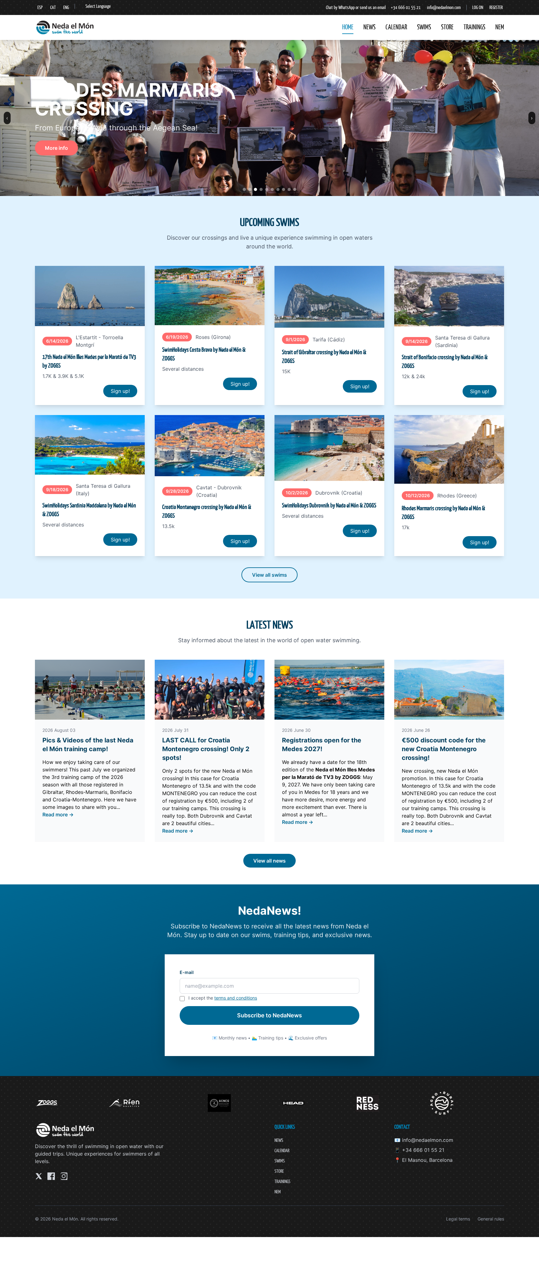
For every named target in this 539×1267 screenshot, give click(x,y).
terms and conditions (235, 997)
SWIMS (424, 27)
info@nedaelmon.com (444, 7)
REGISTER (496, 7)
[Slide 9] (289, 189)
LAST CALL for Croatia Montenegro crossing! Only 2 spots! (206, 748)
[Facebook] (51, 1176)
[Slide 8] (283, 189)
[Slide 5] (266, 189)
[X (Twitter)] (38, 1176)
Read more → (58, 814)
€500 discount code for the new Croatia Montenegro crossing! (444, 748)
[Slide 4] (261, 189)
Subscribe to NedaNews (269, 1015)
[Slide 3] (255, 189)
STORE (447, 27)
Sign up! (120, 391)
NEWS (369, 27)
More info (56, 148)
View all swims (269, 575)
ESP (40, 7)
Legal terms (458, 1218)
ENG (66, 7)
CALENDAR (396, 27)
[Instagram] (63, 1176)
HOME (347, 27)
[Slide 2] (249, 189)
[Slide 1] (244, 189)
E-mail (187, 972)
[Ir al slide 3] (294, 189)
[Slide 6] (272, 189)
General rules (491, 1218)
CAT (53, 7)
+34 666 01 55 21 (406, 7)
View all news (269, 861)
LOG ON (477, 7)
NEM (499, 27)
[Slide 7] (277, 189)
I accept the (222, 997)
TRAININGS (474, 27)
